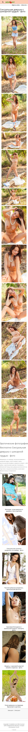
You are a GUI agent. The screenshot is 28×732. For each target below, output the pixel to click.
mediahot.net (13, 724)
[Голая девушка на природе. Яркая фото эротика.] (14, 686)
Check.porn (17, 710)
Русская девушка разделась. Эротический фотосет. (14, 588)
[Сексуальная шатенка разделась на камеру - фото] (14, 529)
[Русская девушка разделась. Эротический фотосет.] (14, 568)
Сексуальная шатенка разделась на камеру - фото (14, 549)
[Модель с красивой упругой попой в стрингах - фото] (14, 646)
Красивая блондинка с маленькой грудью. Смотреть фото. (14, 628)
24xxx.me (24, 5)
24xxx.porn (10, 710)
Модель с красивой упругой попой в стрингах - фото (14, 667)
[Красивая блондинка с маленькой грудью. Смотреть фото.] (14, 607)
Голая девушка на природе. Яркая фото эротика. (14, 706)
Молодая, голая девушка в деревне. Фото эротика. (14, 510)
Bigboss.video (16, 5)
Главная (14, 729)
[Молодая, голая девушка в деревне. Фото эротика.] (14, 490)
